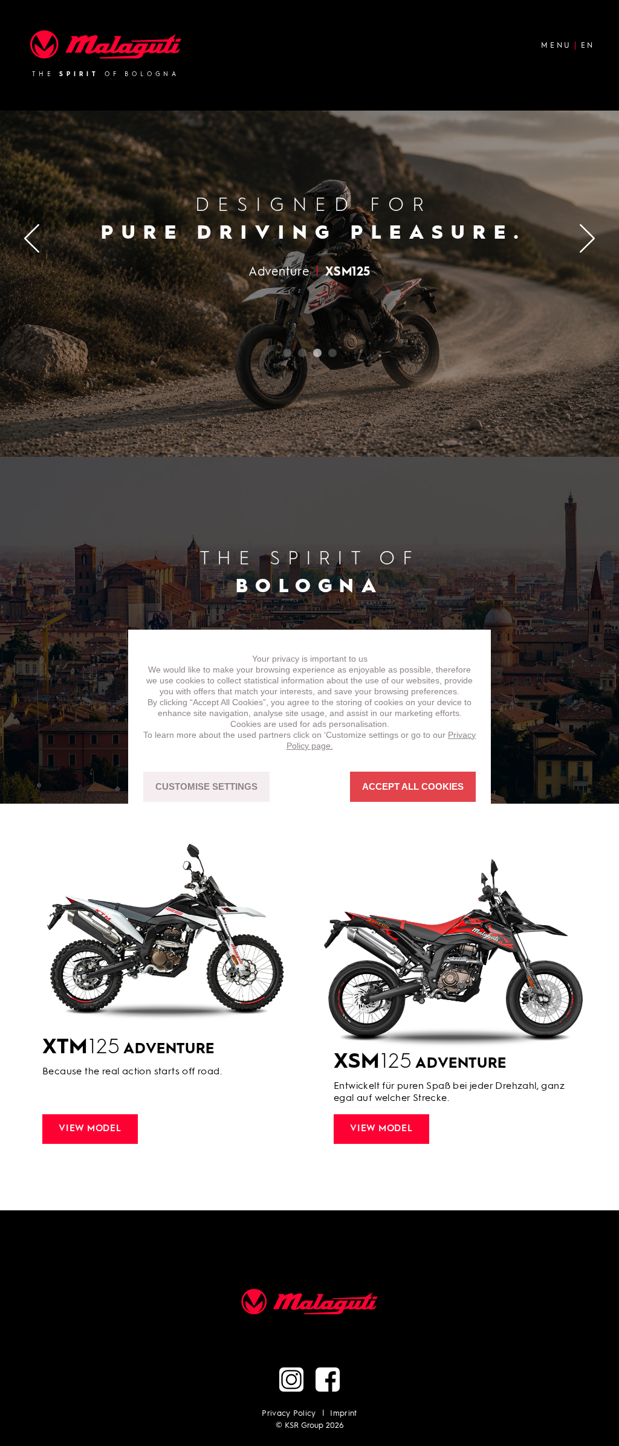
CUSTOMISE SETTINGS (206, 786)
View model (90, 1129)
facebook (328, 1379)
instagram (291, 1379)
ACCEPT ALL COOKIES (413, 786)
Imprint (343, 1414)
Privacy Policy (289, 1414)
